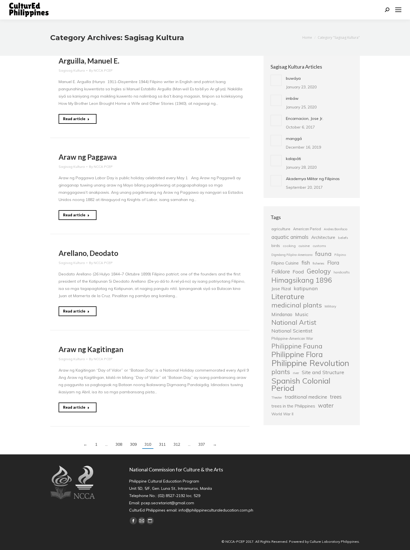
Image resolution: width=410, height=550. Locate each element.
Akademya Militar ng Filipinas (313, 178)
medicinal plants (296, 305)
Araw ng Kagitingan (91, 349)
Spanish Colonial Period (300, 384)
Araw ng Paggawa (88, 156)
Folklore (280, 271)
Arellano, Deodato (88, 253)
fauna (323, 253)
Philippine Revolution (310, 363)
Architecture (323, 237)
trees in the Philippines (293, 406)
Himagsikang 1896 (301, 280)
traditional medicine (306, 397)
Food (298, 271)
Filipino (340, 255)
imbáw (292, 98)
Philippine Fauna (296, 346)
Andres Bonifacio (335, 229)
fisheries (318, 263)
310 (147, 444)
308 (118, 444)
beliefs (343, 238)
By (101, 70)
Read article (74, 119)
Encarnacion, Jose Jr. (304, 118)
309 (133, 444)
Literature (287, 296)
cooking (289, 246)
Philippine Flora (297, 354)
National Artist (293, 322)
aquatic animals (289, 237)
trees (336, 396)
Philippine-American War (292, 338)
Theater (276, 397)
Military (330, 306)
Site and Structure (323, 372)
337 (201, 444)
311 (162, 444)
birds (275, 245)
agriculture (280, 228)
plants (280, 371)
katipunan (306, 288)
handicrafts (341, 272)
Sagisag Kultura (72, 70)
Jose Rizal (281, 288)
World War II (282, 413)
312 (176, 444)
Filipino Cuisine (285, 263)
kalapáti (293, 158)
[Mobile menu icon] (398, 9)
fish (306, 262)
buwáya (293, 78)
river (296, 373)
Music (301, 314)
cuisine (304, 246)
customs (319, 246)
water (326, 405)
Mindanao (281, 314)
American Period (307, 229)
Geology (319, 271)
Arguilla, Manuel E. (89, 60)
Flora (333, 262)
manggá (294, 138)
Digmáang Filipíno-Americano (291, 255)
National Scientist (291, 331)
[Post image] (276, 80)
